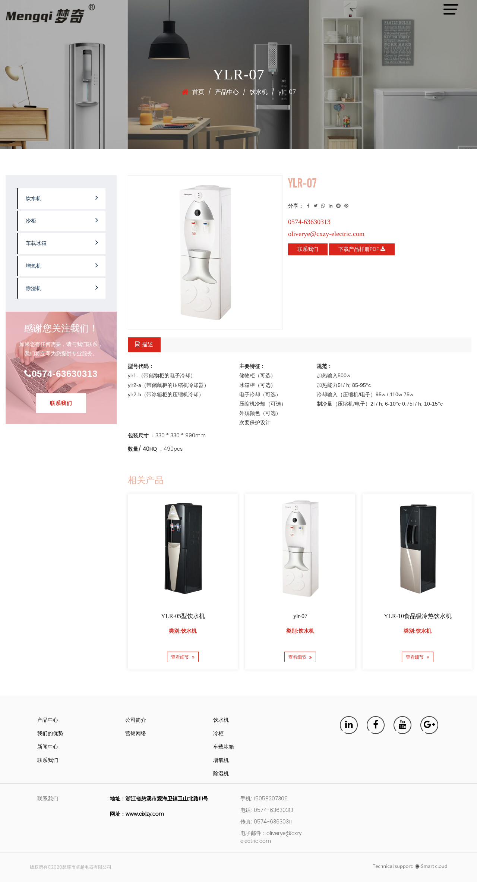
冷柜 (31, 221)
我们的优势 (50, 733)
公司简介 (135, 720)
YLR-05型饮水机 (183, 616)
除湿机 (33, 288)
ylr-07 (300, 616)
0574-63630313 (65, 374)
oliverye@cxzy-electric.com (326, 233)
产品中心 (227, 92)
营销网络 (135, 733)
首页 (198, 92)
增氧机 (33, 266)
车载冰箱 (36, 243)
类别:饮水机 (183, 631)
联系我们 (61, 403)
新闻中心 (47, 747)
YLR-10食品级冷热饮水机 (417, 616)
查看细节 (180, 657)
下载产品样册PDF (359, 249)
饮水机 (259, 92)
